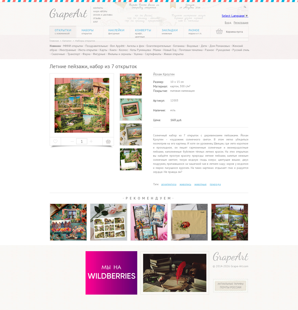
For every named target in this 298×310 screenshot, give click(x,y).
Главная (54, 40)
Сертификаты (153, 54)
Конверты (143, 33)
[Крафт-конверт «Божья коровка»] (189, 222)
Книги (113, 50)
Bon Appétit (117, 46)
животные (200, 184)
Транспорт (73, 54)
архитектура (168, 184)
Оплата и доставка (103, 15)
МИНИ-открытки (73, 46)
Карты (103, 50)
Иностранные (68, 50)
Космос (123, 50)
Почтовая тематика (191, 50)
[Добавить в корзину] (108, 141)
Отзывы (97, 18)
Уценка (138, 54)
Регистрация (241, 22)
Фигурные (99, 54)
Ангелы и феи (135, 46)
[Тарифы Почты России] (230, 291)
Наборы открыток (85, 40)
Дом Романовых (219, 46)
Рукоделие (223, 50)
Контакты (98, 8)
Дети (204, 46)
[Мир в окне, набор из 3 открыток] (149, 222)
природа (215, 184)
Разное (195, 31)
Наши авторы (100, 11)
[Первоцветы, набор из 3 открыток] (68, 222)
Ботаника (178, 46)
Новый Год (170, 50)
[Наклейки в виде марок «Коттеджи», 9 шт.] (108, 222)
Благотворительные (159, 46)
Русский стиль (241, 50)
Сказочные (58, 54)
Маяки (157, 50)
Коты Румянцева (140, 50)
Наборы (87, 31)
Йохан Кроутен (164, 74)
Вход (228, 22)
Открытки (63, 31)
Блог (95, 21)
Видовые (192, 46)
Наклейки (116, 31)
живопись (185, 184)
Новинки (55, 46)
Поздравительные (96, 46)
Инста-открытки (87, 50)
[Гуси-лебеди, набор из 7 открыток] (229, 222)
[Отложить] (55, 141)
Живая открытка (173, 54)
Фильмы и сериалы (119, 54)
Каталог (67, 40)
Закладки (170, 31)
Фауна (86, 54)
